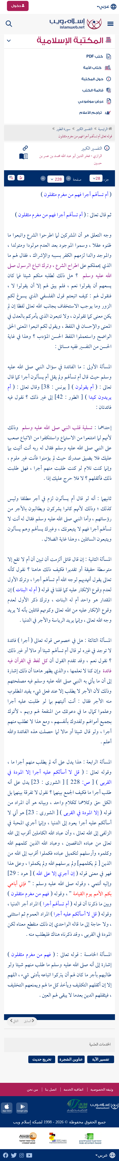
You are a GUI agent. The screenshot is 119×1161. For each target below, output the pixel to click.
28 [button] (98, 178)
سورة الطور (63, 129)
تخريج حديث (41, 1059)
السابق (28, 1021)
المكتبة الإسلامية (71, 40)
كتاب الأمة (92, 68)
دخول (16, 6)
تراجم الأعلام (90, 113)
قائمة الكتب (92, 90)
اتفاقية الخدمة (73, 1089)
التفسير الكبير (84, 129)
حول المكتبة (92, 79)
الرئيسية (103, 129)
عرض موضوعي (91, 101)
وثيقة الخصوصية (101, 1089)
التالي (15, 1021)
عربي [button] (104, 6)
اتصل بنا (50, 1089)
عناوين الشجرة (71, 1059)
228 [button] (58, 179)
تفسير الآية (100, 1059)
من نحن (32, 1089)
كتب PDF (94, 56)
